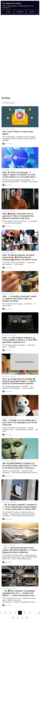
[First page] (13, 618)
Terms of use (24, 6)
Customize (20, 11)
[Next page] (22, 618)
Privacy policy (12, 6)
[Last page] (27, 618)
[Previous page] (17, 618)
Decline (32, 11)
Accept (8, 11)
